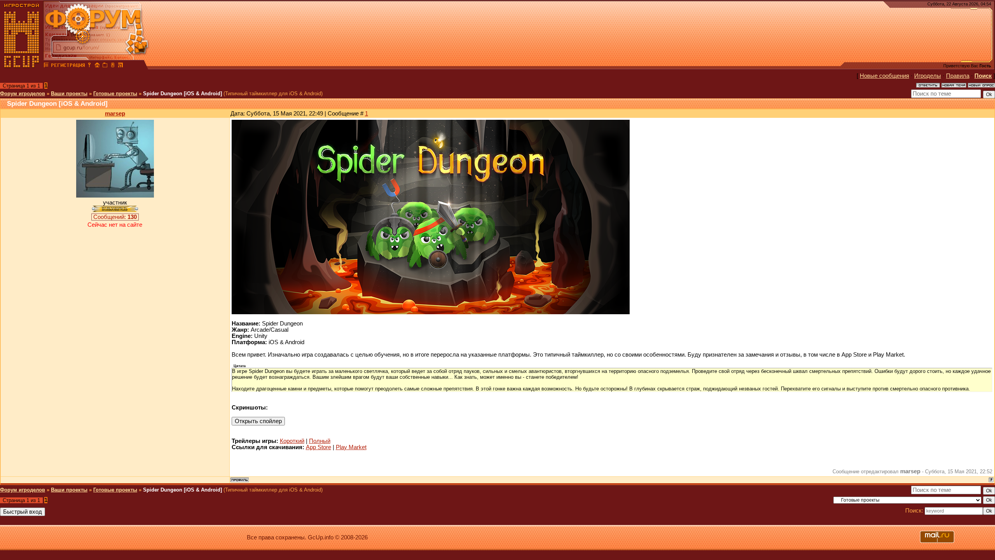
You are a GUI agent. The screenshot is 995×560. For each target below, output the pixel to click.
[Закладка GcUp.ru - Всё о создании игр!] (105, 66)
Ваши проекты (69, 93)
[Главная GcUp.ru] (21, 66)
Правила (957, 76)
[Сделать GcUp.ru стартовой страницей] (97, 66)
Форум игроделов (22, 93)
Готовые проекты (115, 93)
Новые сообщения (884, 76)
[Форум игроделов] (46, 66)
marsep (115, 113)
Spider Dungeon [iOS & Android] (182, 93)
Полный (319, 441)
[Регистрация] (68, 66)
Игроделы (927, 76)
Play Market (351, 447)
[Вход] (89, 66)
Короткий (292, 441)
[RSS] (120, 66)
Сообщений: (115, 217)
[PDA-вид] (113, 66)
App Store (318, 447)
